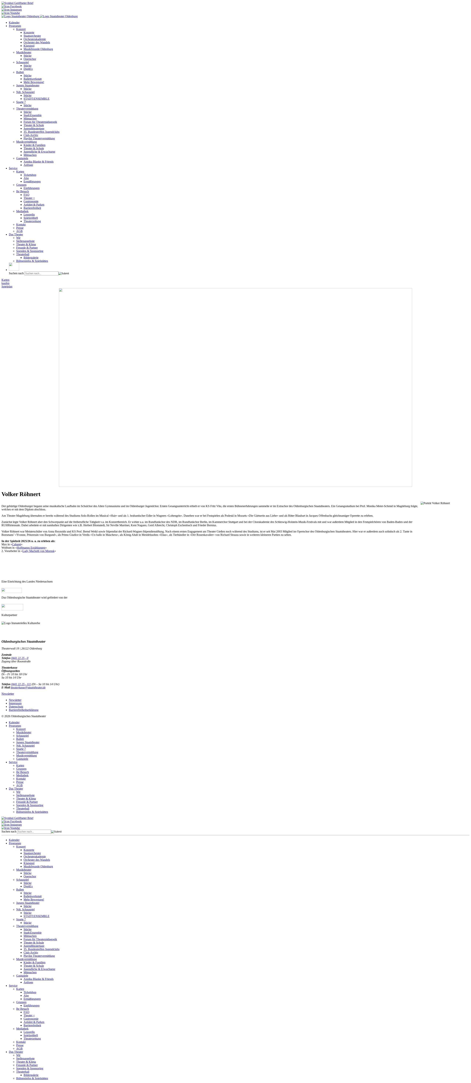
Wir (18, 237)
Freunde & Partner (27, 247)
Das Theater (16, 234)
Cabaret (16, 544)
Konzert (21, 29)
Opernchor (30, 59)
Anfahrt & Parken (34, 204)
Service (13, 168)
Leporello (29, 214)
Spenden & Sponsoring (29, 251)
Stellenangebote (25, 241)
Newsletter (7, 693)
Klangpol (29, 45)
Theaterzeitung (32, 221)
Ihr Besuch (22, 191)
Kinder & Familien (34, 145)
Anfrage (28, 164)
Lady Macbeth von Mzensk (38, 551)
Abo (26, 178)
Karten (20, 171)
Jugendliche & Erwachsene (39, 151)
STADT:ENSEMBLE (36, 98)
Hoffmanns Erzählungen (31, 547)
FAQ (26, 194)
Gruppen (21, 184)
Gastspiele (22, 158)
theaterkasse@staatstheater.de (28, 687)
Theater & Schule (34, 125)
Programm (15, 25)
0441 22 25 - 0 (19, 658)
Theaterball (22, 254)
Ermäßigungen (32, 181)
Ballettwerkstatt (33, 78)
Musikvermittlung (26, 141)
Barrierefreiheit (32, 208)
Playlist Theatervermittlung (39, 138)
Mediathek (22, 211)
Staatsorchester (32, 35)
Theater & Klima (26, 244)
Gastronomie (31, 201)
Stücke (27, 55)
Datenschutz (16, 706)
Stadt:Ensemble (33, 115)
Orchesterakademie (35, 39)
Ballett (20, 72)
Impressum (15, 703)
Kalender (14, 22)
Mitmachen (30, 118)
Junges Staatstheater (27, 85)
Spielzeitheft (31, 217)
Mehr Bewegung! (34, 82)
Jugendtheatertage (34, 128)
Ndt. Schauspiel (25, 92)
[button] (14, 267)
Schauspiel (22, 62)
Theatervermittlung (27, 108)
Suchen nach (16, 273)
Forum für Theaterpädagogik (40, 121)
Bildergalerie (31, 257)
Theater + (29, 198)
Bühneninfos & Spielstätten (32, 260)
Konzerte (29, 32)
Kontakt (21, 224)
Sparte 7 (21, 102)
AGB (19, 231)
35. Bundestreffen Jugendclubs (41, 131)
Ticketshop (30, 174)
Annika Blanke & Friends (39, 161)
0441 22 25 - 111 (21, 684)
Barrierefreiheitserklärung (23, 709)
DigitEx (28, 68)
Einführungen (32, 188)
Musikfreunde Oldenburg (38, 49)
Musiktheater (23, 52)
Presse (20, 227)
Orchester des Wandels (37, 42)
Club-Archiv (31, 135)
